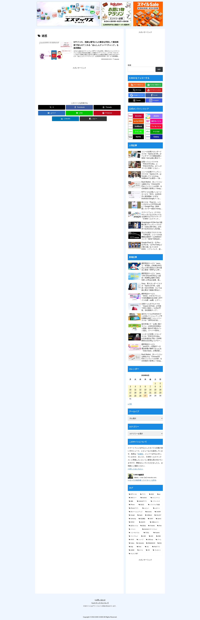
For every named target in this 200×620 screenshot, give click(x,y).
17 (130, 392)
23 (160, 392)
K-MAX (140, 454)
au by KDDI (138, 121)
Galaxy (156, 137)
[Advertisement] (79, 84)
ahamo (156, 116)
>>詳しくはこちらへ (135, 469)
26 (140, 396)
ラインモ (138, 131)
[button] (93, 118)
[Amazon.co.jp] (148, 14)
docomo (138, 116)
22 (155, 392)
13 (145, 389)
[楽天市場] (116, 14)
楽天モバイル (156, 121)
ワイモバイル (156, 126)
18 (135, 392)
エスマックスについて (100, 603)
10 (130, 389)
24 (130, 396)
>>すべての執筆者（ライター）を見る (142, 480)
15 (155, 389)
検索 (129, 65)
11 (135, 389)
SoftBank (138, 126)
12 (140, 389)
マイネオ (156, 131)
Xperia (138, 137)
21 (150, 392)
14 (150, 389)
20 (145, 392)
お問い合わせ (101, 600)
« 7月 (130, 404)
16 (160, 389)
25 (135, 396)
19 (140, 392)
